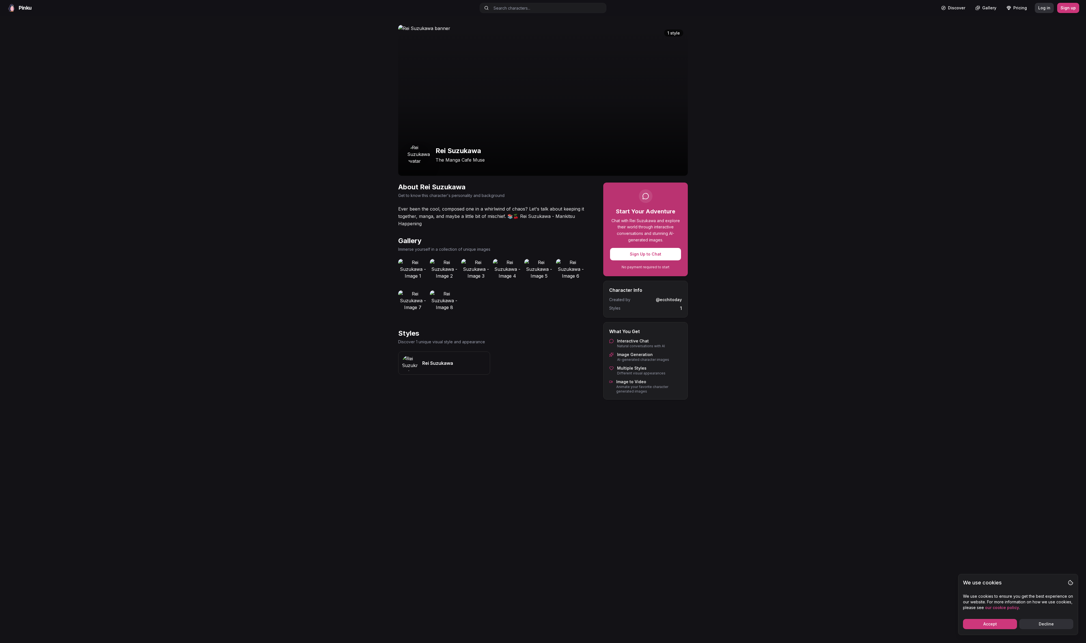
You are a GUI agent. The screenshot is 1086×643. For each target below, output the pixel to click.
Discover (956, 7)
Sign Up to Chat (645, 254)
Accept (990, 623)
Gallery (989, 7)
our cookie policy (1002, 607)
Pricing (1020, 7)
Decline (1046, 623)
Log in (1044, 7)
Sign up (1068, 7)
